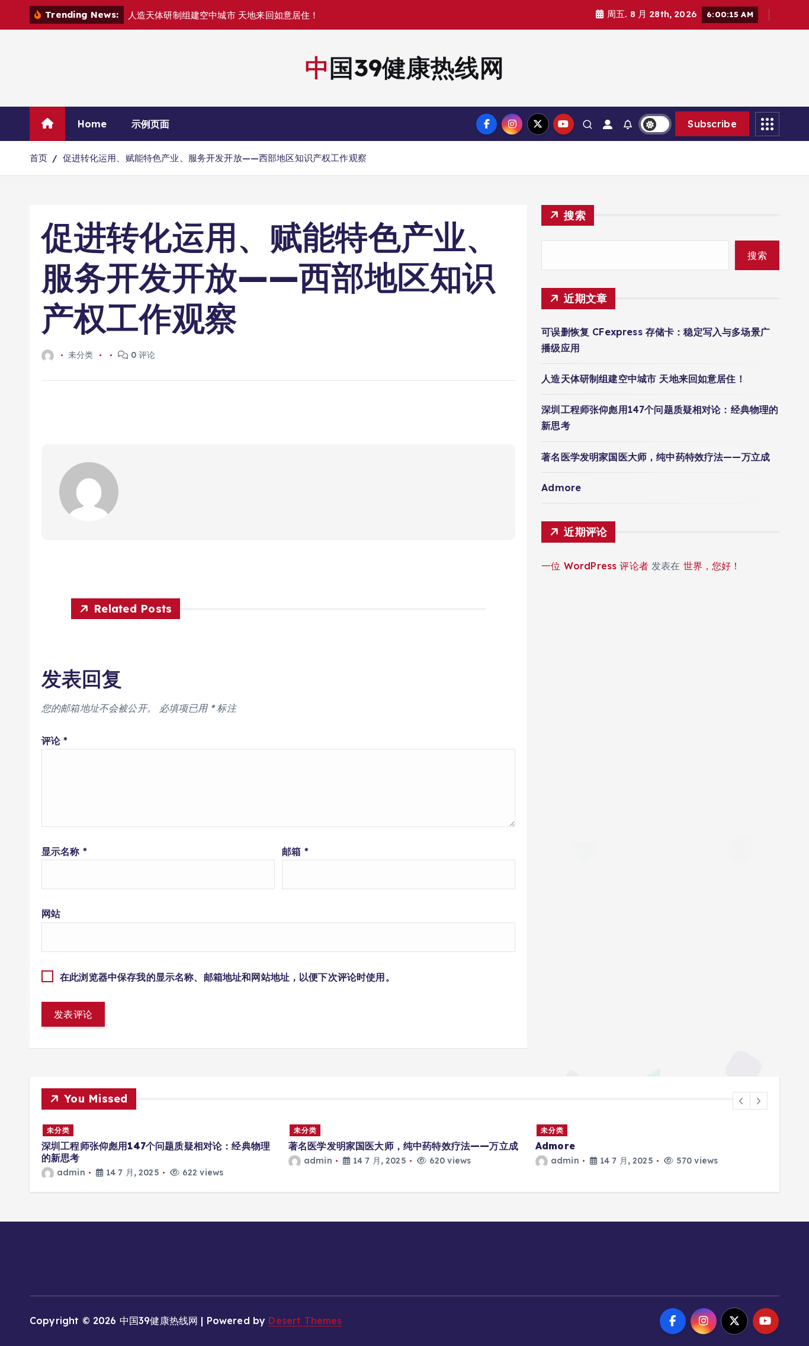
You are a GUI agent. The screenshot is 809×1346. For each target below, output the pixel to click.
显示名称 (64, 851)
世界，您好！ (712, 566)
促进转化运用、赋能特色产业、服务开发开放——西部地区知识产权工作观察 (215, 158)
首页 (38, 158)
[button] (741, 1101)
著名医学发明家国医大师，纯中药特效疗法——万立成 (655, 457)
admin (71, 1172)
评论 (54, 740)
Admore (561, 487)
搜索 (575, 215)
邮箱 (295, 851)
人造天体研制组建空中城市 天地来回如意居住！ (643, 378)
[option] (157, 1150)
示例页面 (150, 124)
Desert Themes (305, 1320)
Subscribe (712, 124)
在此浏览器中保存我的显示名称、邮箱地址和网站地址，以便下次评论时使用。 (227, 977)
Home (92, 124)
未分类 (58, 1130)
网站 (50, 913)
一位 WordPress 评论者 (595, 566)
